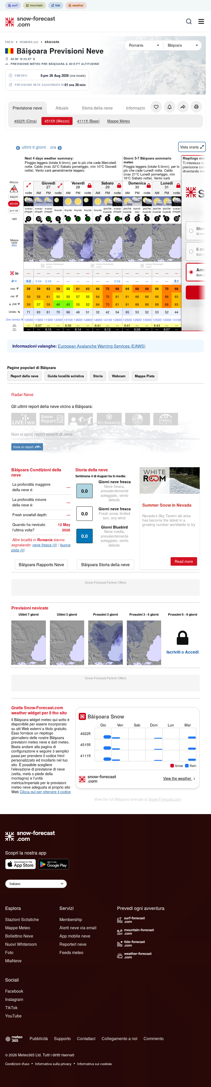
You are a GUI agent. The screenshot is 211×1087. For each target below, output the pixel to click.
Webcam (119, 375)
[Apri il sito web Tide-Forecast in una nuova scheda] (55, 5)
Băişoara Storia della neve (105, 564)
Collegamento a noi (119, 1038)
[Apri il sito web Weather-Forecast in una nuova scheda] (76, 5)
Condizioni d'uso (17, 1063)
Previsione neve (27, 108)
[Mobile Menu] (201, 21)
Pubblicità (39, 1038)
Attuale (62, 108)
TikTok (11, 1007)
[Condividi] (183, 106)
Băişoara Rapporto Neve (41, 564)
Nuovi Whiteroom (21, 944)
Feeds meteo (71, 952)
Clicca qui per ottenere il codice (45, 791)
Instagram (14, 999)
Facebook (14, 991)
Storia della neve (97, 108)
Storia (98, 375)
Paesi (9, 42)
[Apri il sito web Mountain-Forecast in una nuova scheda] (34, 5)
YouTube (13, 1016)
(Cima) (25, 120)
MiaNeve (13, 961)
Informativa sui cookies (94, 1063)
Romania (29, 42)
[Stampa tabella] (196, 106)
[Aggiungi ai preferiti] (156, 106)
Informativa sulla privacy (53, 1063)
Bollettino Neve (19, 936)
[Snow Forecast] (28, 21)
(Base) (88, 120)
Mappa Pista (144, 375)
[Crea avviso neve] (169, 106)
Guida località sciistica (66, 375)
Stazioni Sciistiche (22, 919)
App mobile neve (74, 936)
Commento (154, 1038)
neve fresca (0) (44, 544)
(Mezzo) (57, 120)
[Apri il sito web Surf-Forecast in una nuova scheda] (13, 5)
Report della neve (24, 375)
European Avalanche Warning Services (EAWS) (101, 346)
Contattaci (86, 1038)
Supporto (62, 1038)
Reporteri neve (72, 944)
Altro (14, 245)
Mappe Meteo (118, 120)
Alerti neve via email (77, 928)
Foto (9, 952)
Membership (70, 919)
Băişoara (52, 42)
